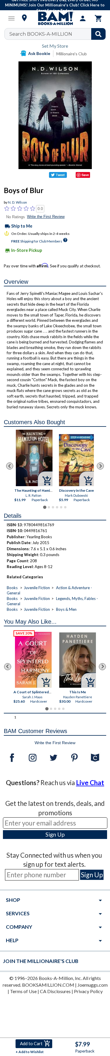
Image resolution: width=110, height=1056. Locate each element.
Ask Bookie (39, 53)
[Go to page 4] (57, 507)
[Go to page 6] (65, 507)
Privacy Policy (88, 991)
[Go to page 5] (61, 507)
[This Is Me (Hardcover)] (77, 660)
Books (12, 587)
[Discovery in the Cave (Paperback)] (76, 460)
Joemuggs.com (92, 985)
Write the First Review (46, 216)
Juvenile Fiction (37, 587)
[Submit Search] (98, 34)
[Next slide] (100, 465)
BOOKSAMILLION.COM (48, 985)
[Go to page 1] (44, 507)
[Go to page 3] (53, 507)
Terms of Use (23, 991)
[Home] (55, 18)
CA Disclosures (55, 991)
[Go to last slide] (9, 465)
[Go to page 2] (49, 507)
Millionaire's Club (71, 53)
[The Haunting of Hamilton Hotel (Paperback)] (34, 458)
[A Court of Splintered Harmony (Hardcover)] (33, 660)
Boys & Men (66, 609)
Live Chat (90, 783)
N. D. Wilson (17, 202)
